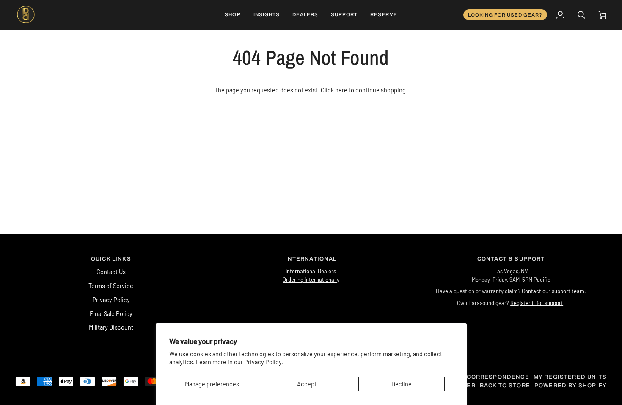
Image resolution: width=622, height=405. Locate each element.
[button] (232, 15)
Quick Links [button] (111, 259)
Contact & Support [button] (511, 259)
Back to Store (505, 385)
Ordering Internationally (311, 279)
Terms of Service (110, 285)
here (341, 90)
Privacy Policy (111, 299)
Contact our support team (553, 291)
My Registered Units (570, 377)
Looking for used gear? (505, 14)
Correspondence (498, 377)
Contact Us (111, 271)
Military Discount (111, 327)
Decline (401, 384)
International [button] (310, 259)
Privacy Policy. (263, 362)
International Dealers (311, 271)
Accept (307, 384)
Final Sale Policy (111, 313)
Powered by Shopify (570, 385)
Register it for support (536, 303)
